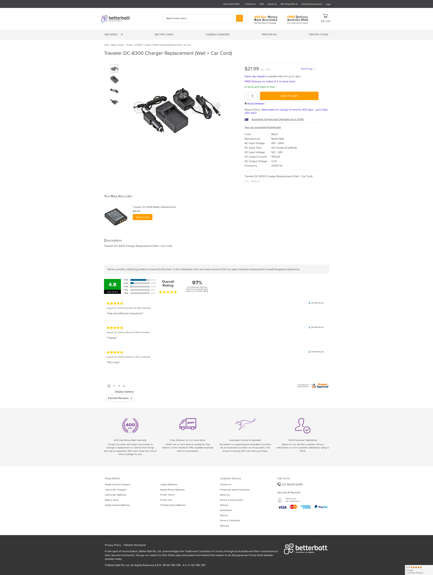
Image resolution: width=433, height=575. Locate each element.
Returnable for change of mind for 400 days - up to (286, 111)
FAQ (261, 4)
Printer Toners (167, 494)
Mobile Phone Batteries (172, 489)
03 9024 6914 (292, 484)
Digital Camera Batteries (117, 505)
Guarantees (226, 510)
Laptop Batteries (168, 484)
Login (328, 4)
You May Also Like (118, 196)
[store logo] (121, 18)
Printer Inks (166, 499)
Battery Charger (117, 45)
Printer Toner (318, 34)
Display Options (124, 391)
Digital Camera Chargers (117, 484)
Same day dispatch (256, 76)
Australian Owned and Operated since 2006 (278, 119)
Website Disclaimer (135, 545)
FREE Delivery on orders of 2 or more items (270, 81)
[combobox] (203, 18)
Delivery (224, 505)
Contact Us (250, 4)
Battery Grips (164, 34)
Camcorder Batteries (115, 494)
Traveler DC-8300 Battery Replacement (154, 206)
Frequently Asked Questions (235, 489)
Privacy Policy (113, 545)
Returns (224, 515)
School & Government (312, 4)
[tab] (216, 196)
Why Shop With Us (289, 4)
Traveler (129, 45)
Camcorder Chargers (116, 489)
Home (106, 45)
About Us (272, 4)
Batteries (111, 34)
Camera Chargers (218, 34)
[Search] (239, 18)
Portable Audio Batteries (173, 505)
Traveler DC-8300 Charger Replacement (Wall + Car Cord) (167, 45)
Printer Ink (269, 34)
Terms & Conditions (230, 520)
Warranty (224, 525)
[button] (115, 78)
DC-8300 (138, 45)
